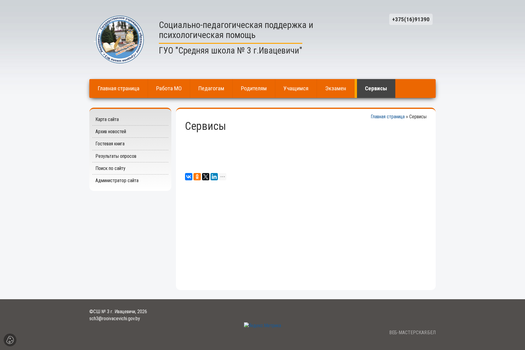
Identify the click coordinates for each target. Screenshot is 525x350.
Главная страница (388, 117)
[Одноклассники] (197, 176)
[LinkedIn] (214, 176)
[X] (205, 176)
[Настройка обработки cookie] (10, 340)
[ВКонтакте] (188, 176)
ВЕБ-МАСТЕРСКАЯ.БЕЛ (412, 332)
